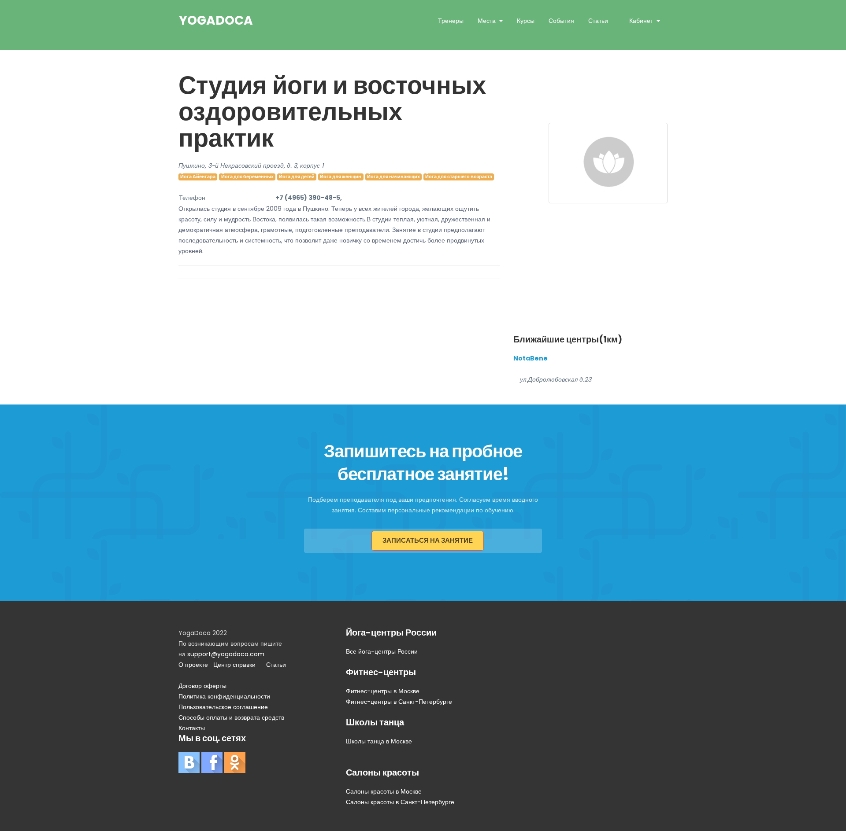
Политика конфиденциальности (224, 696)
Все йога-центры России (382, 651)
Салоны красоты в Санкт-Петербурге (400, 802)
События (561, 20)
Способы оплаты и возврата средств (231, 717)
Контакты (191, 728)
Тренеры (451, 20)
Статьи (598, 20)
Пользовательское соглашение (223, 706)
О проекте (193, 664)
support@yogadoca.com (225, 654)
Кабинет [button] (642, 20)
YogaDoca (216, 21)
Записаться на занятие (427, 540)
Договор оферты (202, 685)
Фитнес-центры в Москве (382, 691)
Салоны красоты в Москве (384, 791)
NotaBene (530, 358)
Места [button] (487, 20)
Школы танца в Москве (379, 741)
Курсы (525, 20)
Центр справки (234, 664)
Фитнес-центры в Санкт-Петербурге (399, 701)
